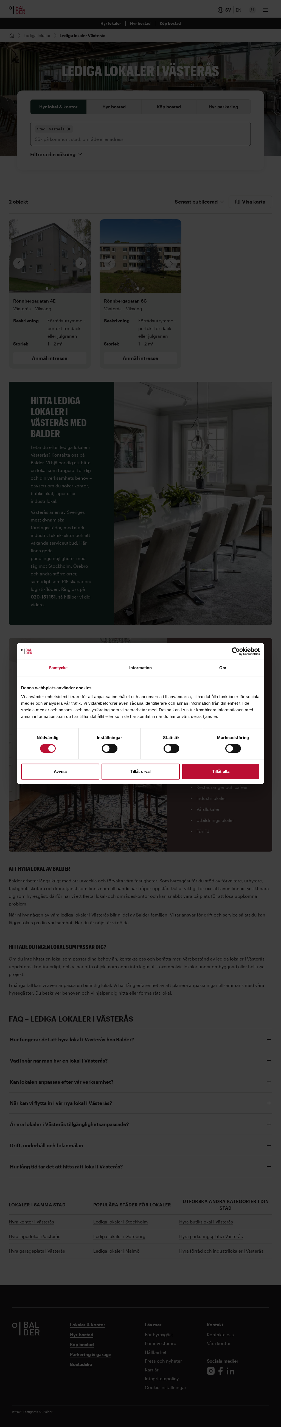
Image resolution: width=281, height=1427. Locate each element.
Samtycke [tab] (58, 667)
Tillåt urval (140, 771)
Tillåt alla (220, 771)
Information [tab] (140, 667)
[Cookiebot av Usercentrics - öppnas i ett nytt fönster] (236, 651)
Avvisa (60, 771)
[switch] (109, 748)
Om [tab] (222, 667)
